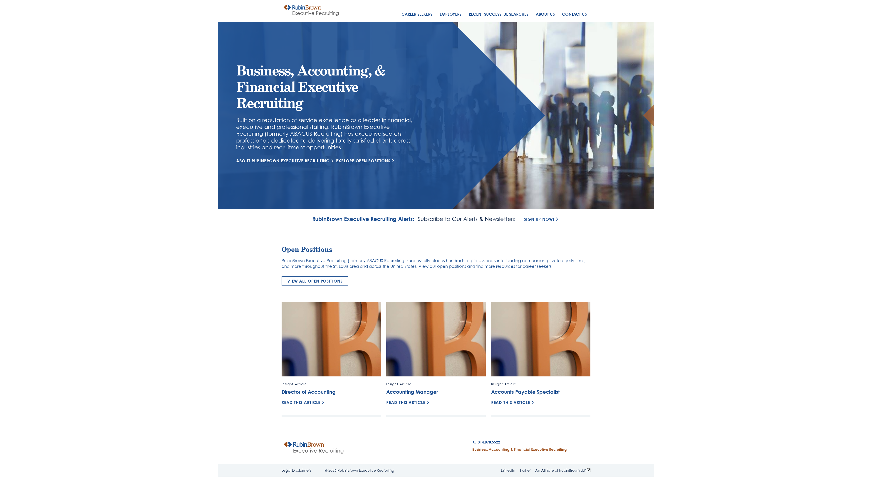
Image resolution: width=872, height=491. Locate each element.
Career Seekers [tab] (416, 14)
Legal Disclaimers (296, 470)
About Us (545, 14)
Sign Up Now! (539, 219)
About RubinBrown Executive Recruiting (283, 161)
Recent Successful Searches (498, 14)
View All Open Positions (315, 280)
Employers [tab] (450, 14)
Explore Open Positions (363, 161)
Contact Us (574, 14)
